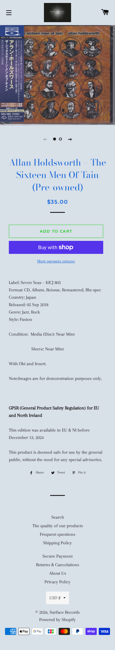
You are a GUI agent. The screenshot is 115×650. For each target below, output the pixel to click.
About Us (57, 573)
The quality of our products (57, 525)
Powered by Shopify (57, 619)
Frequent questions (57, 534)
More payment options (56, 261)
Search (57, 517)
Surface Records (65, 612)
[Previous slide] (45, 139)
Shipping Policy (57, 543)
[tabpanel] (57, 74)
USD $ (54, 597)
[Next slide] (69, 139)
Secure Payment (57, 556)
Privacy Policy (57, 581)
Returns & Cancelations (57, 564)
